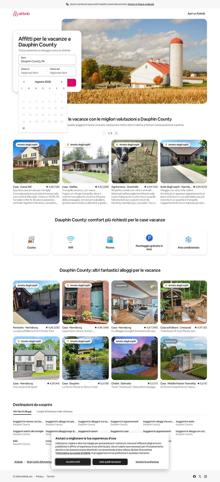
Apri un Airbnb (196, 13)
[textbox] (33, 73)
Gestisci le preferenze (147, 461)
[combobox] (47, 61)
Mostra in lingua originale (141, 4)
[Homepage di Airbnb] (21, 13)
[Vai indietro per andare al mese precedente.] (24, 82)
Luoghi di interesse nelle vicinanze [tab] (54, 411)
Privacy (39, 476)
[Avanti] (116, 133)
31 (24, 128)
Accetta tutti (73, 461)
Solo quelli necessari (110, 461)
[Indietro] (104, 133)
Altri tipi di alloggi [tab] (22, 411)
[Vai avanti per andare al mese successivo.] (62, 82)
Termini (50, 476)
